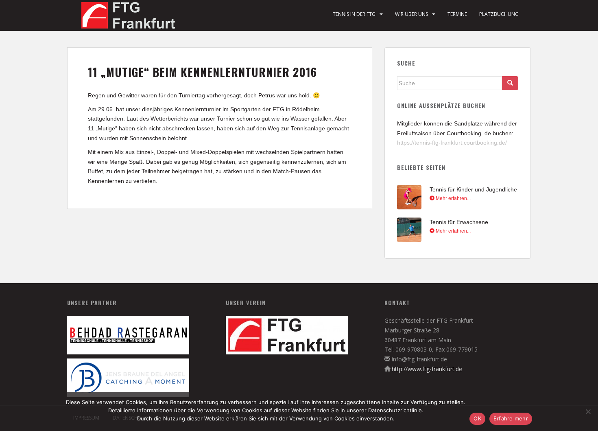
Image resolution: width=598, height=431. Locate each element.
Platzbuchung (499, 14)
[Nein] (588, 411)
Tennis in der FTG (354, 14)
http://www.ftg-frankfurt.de (427, 369)
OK (477, 418)
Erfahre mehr (510, 418)
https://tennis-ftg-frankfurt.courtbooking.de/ (452, 142)
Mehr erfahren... (452, 198)
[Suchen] (510, 83)
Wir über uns (411, 14)
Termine (457, 14)
